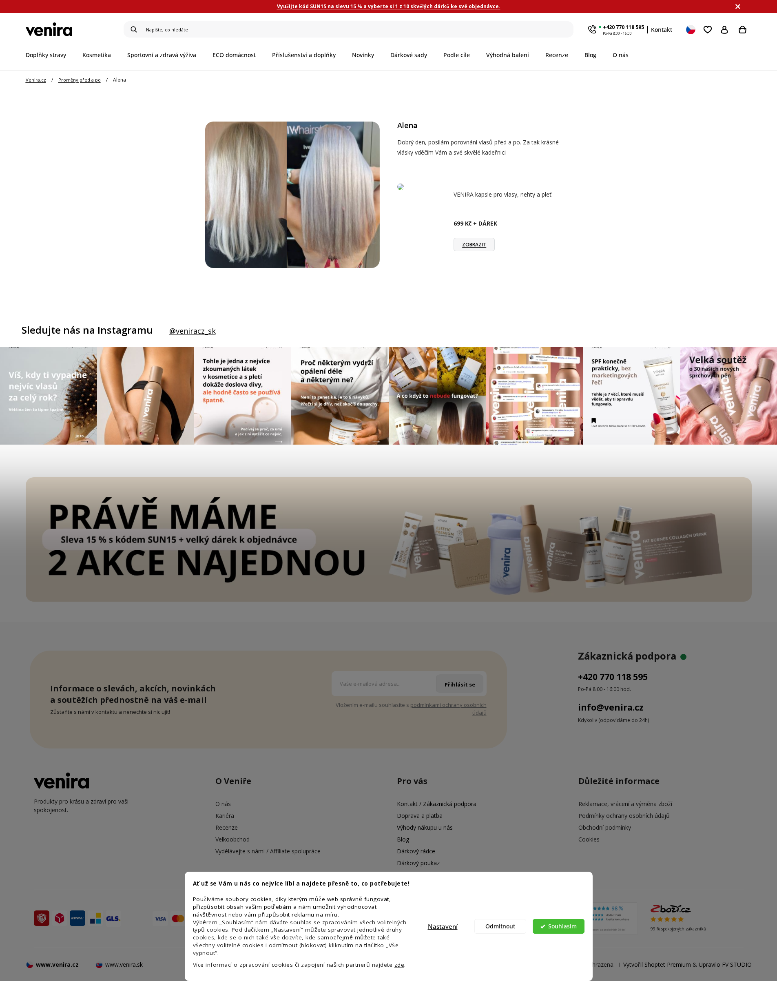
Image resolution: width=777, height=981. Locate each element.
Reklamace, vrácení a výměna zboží (625, 804)
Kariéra (224, 815)
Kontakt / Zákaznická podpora (436, 804)
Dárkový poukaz (418, 863)
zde (399, 964)
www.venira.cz (57, 964)
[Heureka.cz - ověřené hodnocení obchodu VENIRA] (595, 918)
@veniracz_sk (192, 330)
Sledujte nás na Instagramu (87, 330)
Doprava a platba (420, 815)
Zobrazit (474, 244)
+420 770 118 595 (623, 27)
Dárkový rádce (416, 851)
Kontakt (661, 29)
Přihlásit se (726, 29)
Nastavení (443, 926)
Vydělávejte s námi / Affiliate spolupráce (268, 851)
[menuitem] (50, 54)
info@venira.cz (611, 707)
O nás (223, 804)
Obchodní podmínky (604, 827)
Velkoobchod (232, 839)
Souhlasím (562, 926)
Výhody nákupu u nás (425, 827)
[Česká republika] (691, 29)
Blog (403, 839)
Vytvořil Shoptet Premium (657, 964)
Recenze (226, 827)
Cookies (589, 839)
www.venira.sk (124, 964)
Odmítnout (500, 926)
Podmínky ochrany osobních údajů (624, 815)
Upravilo (725, 964)
